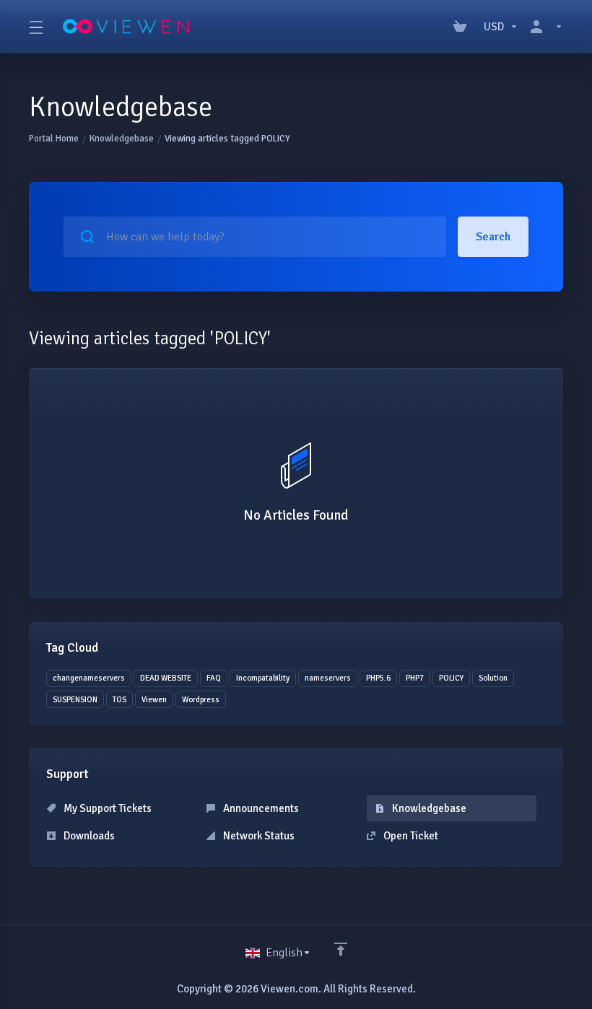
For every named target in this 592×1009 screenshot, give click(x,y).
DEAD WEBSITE (165, 678)
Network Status (258, 835)
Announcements (260, 808)
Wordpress (200, 699)
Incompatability (263, 678)
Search (493, 237)
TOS (119, 699)
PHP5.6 (378, 678)
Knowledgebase (122, 138)
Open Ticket (409, 835)
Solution (493, 678)
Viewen (154, 699)
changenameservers (89, 678)
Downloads (88, 835)
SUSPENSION (75, 699)
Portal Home (54, 138)
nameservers (328, 678)
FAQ (213, 678)
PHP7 (415, 678)
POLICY (451, 678)
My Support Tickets (106, 808)
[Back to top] (341, 949)
